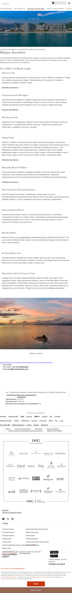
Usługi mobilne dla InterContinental (37, 529)
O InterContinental (8, 529)
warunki (23, 575)
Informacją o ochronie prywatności (39, 577)
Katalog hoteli (6, 538)
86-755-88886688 (20, 367)
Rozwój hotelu (30, 535)
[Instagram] (12, 519)
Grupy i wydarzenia (55, 8)
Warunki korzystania (32, 532)
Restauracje (19, 8)
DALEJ (36, 584)
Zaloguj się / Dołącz (60, 3)
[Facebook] (3, 519)
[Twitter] (8, 519)
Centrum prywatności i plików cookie (37, 542)
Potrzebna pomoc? (8, 532)
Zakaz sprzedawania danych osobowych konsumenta (19, 545)
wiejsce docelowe (36, 8)
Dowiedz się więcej (57, 564)
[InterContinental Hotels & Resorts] (6, 3)
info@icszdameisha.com (18, 369)
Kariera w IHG (6, 548)
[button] (69, 3)
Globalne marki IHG (8, 535)
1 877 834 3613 (24, 553)
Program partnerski (32, 538)
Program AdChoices (32, 545)
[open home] (2, 430)
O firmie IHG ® (6, 542)
